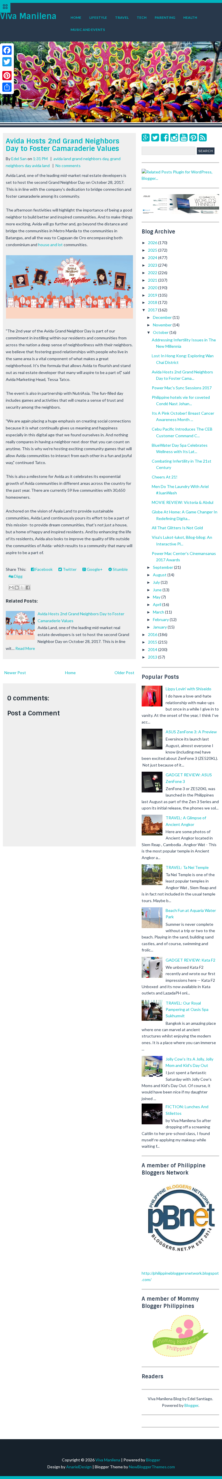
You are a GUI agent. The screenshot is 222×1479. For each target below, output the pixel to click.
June (157, 589)
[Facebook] (165, 137)
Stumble (120, 569)
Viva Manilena (28, 16)
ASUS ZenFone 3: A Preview (191, 731)
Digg (18, 576)
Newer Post (15, 672)
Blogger (191, 1405)
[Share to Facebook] (28, 587)
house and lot (50, 244)
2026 (153, 242)
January (160, 626)
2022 (153, 272)
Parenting (165, 17)
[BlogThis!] (17, 587)
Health (190, 17)
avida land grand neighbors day (80, 158)
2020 (153, 287)
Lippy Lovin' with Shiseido (188, 688)
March (159, 611)
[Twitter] (155, 137)
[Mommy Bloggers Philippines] (180, 1357)
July (157, 582)
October (161, 332)
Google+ (94, 569)
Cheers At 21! (164, 476)
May (157, 596)
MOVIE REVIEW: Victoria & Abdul (182, 502)
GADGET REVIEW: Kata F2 (190, 960)
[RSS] (203, 137)
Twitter (69, 569)
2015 (153, 642)
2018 (153, 302)
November (163, 324)
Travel (122, 17)
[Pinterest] (193, 137)
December (163, 317)
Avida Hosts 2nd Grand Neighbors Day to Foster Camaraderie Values (62, 145)
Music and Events (88, 29)
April (157, 604)
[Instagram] (174, 137)
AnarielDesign (79, 1466)
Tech (142, 17)
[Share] (7, 87)
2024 (153, 257)
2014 (153, 649)
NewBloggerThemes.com (152, 1466)
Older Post (124, 672)
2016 (153, 634)
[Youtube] (184, 137)
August (160, 574)
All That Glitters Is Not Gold (177, 527)
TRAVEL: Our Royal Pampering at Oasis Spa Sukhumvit (187, 1009)
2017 (153, 309)
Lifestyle (98, 17)
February (161, 619)
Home (76, 17)
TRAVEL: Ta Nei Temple (187, 867)
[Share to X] (22, 587)
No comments (68, 165)
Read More (25, 648)
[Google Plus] (145, 137)
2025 (153, 250)
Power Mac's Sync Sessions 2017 (182, 387)
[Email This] (11, 587)
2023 (153, 265)
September (163, 567)
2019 (153, 295)
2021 (153, 280)
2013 (153, 657)
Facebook (43, 569)
